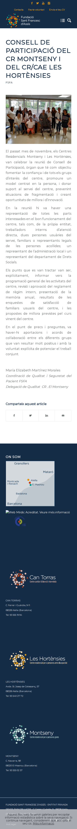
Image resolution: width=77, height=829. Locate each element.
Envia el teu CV (57, 9)
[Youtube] (43, 3)
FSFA (9, 82)
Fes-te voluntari (36, 9)
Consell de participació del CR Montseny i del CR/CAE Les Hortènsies (38, 58)
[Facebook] (32, 3)
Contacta (18, 9)
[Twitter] (37, 3)
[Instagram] (49, 3)
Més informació (43, 823)
